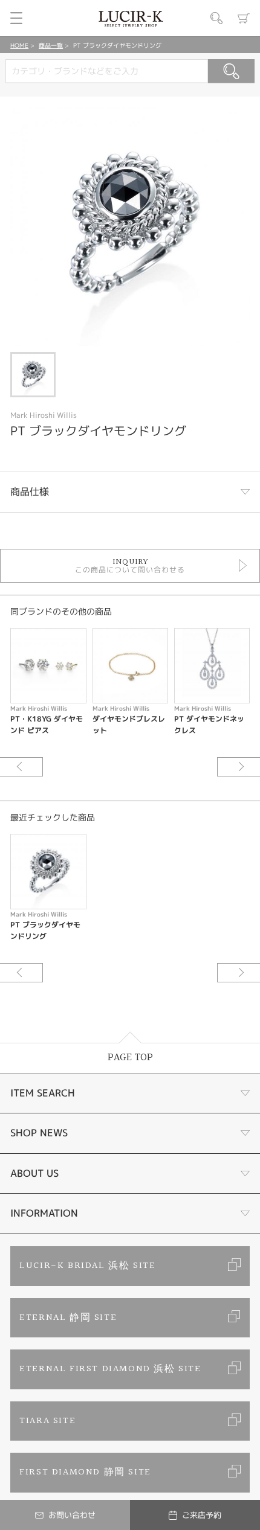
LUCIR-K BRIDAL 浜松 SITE (87, 1265)
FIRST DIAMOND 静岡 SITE (85, 1472)
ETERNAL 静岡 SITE (68, 1317)
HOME (19, 45)
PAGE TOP (130, 1057)
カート (244, 18)
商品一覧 (51, 45)
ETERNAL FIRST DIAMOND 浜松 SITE (110, 1369)
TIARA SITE (47, 1421)
